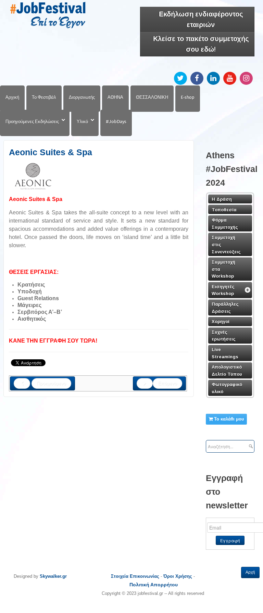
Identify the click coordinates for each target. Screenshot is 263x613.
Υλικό (82, 121)
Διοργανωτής (82, 97)
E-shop (188, 97)
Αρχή (250, 572)
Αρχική (12, 97)
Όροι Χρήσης (177, 576)
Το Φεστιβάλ (44, 97)
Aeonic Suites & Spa (50, 152)
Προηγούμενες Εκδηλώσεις (32, 121)
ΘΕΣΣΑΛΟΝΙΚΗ (152, 97)
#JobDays (116, 121)
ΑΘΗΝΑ (115, 97)
